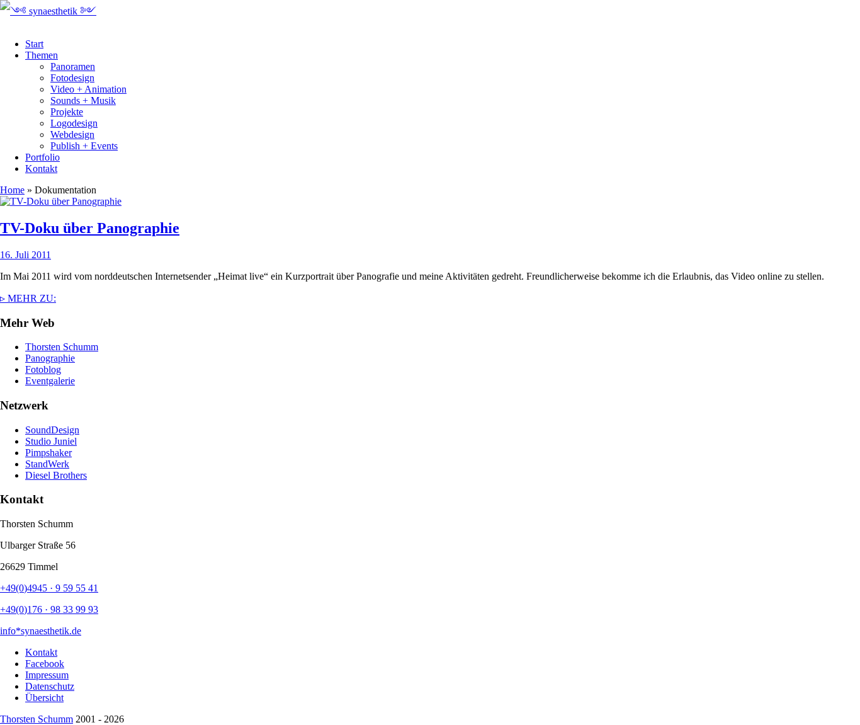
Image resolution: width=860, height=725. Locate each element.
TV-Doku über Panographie (89, 228)
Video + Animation (88, 89)
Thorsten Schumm (61, 346)
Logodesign (74, 123)
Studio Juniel (51, 441)
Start (34, 43)
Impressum (47, 675)
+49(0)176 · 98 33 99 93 (49, 609)
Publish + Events (84, 145)
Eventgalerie (50, 380)
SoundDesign (52, 430)
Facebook (44, 663)
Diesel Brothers (56, 475)
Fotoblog (43, 369)
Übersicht (44, 697)
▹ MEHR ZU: (28, 298)
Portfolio (42, 157)
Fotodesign (72, 77)
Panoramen (72, 66)
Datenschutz (49, 686)
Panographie (50, 358)
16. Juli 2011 (25, 254)
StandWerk (47, 464)
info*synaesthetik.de (40, 630)
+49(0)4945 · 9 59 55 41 (49, 588)
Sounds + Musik (83, 100)
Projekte (66, 111)
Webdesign (72, 134)
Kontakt (41, 168)
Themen (41, 55)
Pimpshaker (48, 452)
